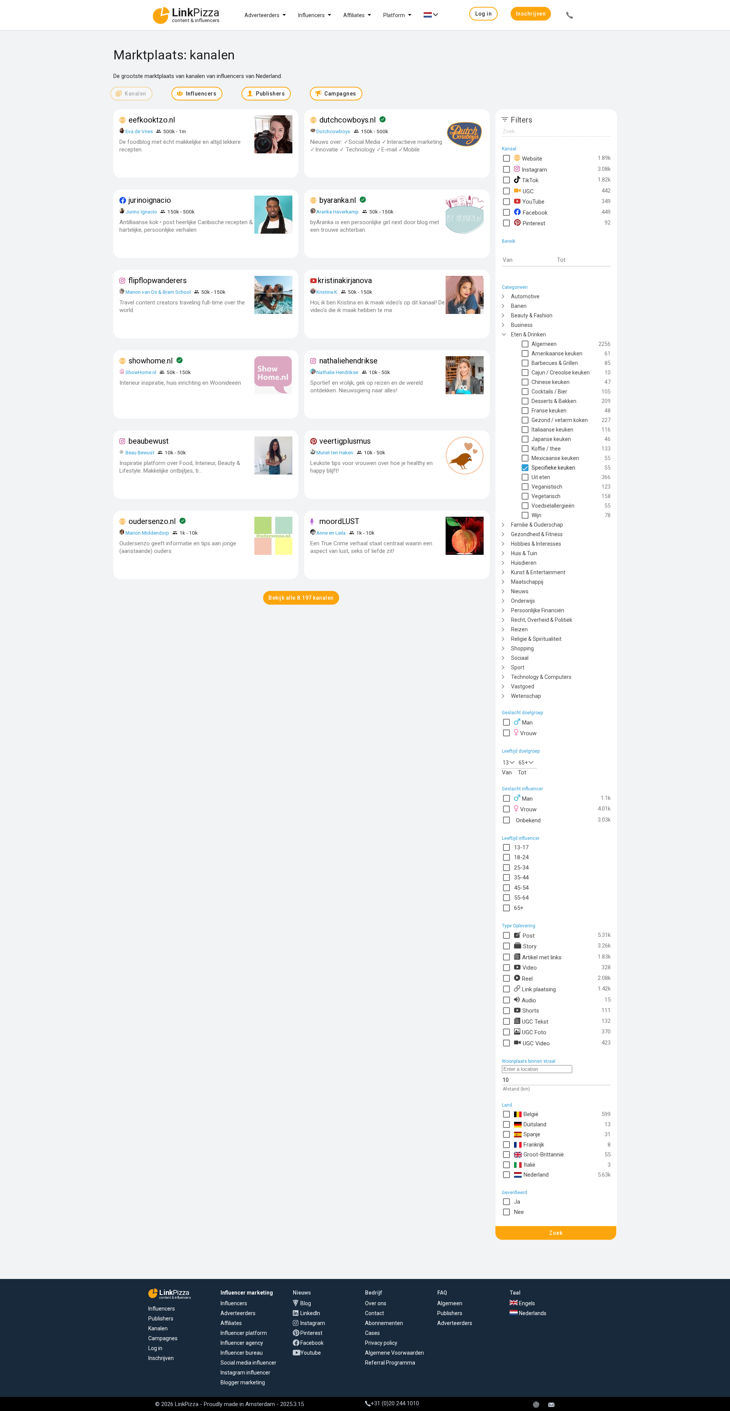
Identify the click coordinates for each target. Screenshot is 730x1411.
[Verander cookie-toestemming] (536, 1405)
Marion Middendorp (147, 533)
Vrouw (528, 733)
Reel (527, 978)
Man (527, 722)
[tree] (556, 495)
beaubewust (149, 441)
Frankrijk (534, 1144)
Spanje (532, 1134)
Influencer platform (244, 1333)
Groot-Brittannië (544, 1154)
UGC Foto (534, 1032)
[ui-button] (569, 16)
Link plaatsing (539, 989)
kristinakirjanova (345, 280)
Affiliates (354, 15)
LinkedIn (310, 1313)
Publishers (160, 1318)
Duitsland (535, 1124)
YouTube (533, 201)
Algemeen (449, 1303)
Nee (519, 1212)
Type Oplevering (518, 925)
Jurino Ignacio (141, 212)
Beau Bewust (139, 452)
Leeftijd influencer (521, 838)
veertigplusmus (345, 441)
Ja (517, 1201)
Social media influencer (248, 1363)
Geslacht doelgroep (522, 712)
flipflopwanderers (158, 280)
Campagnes (163, 1338)
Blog (305, 1303)
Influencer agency (242, 1343)
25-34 (521, 867)
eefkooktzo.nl (152, 119)
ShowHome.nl (140, 372)
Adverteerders (261, 15)
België (531, 1114)
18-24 (521, 857)
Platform (394, 15)
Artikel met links (542, 957)
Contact (374, 1313)
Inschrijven (161, 1358)
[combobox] (510, 762)
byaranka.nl (337, 200)
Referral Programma (390, 1363)
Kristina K (326, 292)
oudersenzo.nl (152, 521)
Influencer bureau (242, 1353)
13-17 (521, 847)
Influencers (311, 15)
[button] (483, 14)
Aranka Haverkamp (337, 212)
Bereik (508, 241)
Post (529, 935)
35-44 (521, 877)
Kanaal (509, 148)
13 (506, 763)
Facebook (535, 212)
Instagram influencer (245, 1373)
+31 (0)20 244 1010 (395, 1403)
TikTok (530, 180)
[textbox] (529, 260)
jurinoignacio (150, 200)
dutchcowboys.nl (347, 119)
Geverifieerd (514, 1192)
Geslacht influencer (522, 788)
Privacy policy (381, 1343)
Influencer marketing (247, 1293)
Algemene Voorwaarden (394, 1353)
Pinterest (534, 223)
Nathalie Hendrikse (337, 372)
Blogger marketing (243, 1382)
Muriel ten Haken (334, 452)
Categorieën (515, 287)
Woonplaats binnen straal (528, 1061)
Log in (155, 1348)
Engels (526, 1303)
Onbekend (528, 820)
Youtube (310, 1353)
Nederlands (532, 1313)
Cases (372, 1333)
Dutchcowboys (333, 131)
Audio (529, 1000)
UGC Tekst (535, 1021)
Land (507, 1105)
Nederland (536, 1174)
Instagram (534, 169)
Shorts (530, 1010)
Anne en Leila (331, 533)
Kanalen (158, 1328)
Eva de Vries (139, 131)
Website (532, 158)
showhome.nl (151, 360)
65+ (523, 763)
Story (529, 946)
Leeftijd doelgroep (521, 751)
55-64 (521, 897)
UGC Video (536, 1043)
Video (529, 967)
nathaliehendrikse (348, 360)
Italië (529, 1164)
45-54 (521, 887)
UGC (528, 191)
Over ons (375, 1303)
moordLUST (339, 521)
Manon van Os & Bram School (158, 292)
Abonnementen (384, 1323)
